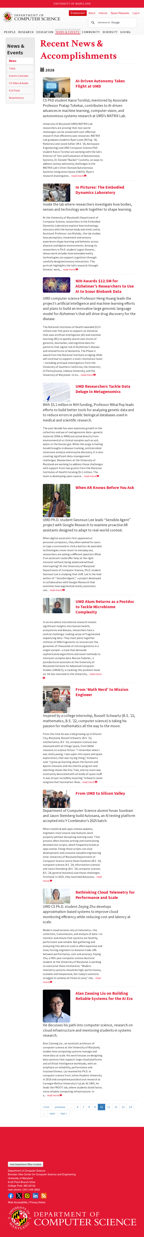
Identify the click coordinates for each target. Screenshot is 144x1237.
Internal (103, 13)
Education (44, 32)
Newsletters (16, 97)
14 (130, 1107)
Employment (78, 13)
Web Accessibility (17, 1202)
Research (26, 32)
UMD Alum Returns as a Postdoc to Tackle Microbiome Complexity (105, 607)
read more (77, 175)
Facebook (11, 1196)
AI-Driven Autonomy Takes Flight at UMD (100, 83)
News (12, 61)
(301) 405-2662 (31, 1189)
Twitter (19, 1196)
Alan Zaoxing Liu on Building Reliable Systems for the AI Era (104, 996)
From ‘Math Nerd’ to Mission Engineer (102, 692)
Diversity (110, 32)
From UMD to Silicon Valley (100, 793)
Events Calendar (18, 75)
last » (64, 1113)
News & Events (67, 32)
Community (91, 32)
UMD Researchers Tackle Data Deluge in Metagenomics (103, 389)
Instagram (27, 1196)
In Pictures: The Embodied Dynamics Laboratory (100, 189)
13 (123, 1107)
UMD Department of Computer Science (32, 17)
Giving (125, 32)
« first (46, 1107)
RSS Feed (44, 1196)
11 (108, 1107)
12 (115, 1107)
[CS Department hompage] (72, 1216)
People (10, 32)
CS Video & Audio (18, 83)
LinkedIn (35, 1196)
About (92, 13)
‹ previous (59, 1107)
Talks (12, 68)
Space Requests (120, 13)
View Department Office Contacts (25, 1164)
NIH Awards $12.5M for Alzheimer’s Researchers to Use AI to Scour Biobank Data (105, 286)
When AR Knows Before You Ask (105, 487)
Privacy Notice (37, 1202)
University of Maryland (72, 3)
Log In (136, 13)
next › (53, 1113)
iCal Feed (14, 90)
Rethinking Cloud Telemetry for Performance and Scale (105, 894)
